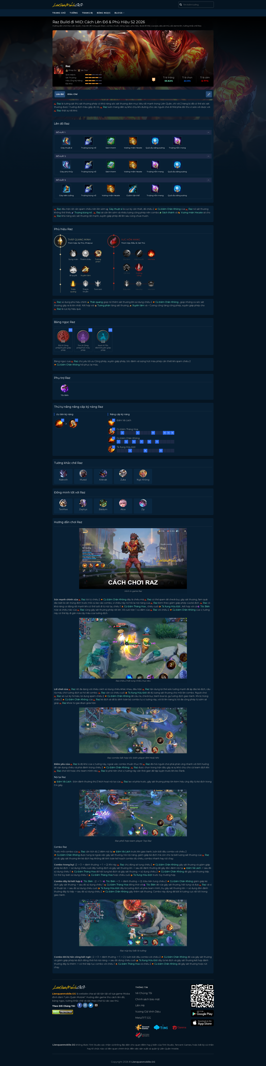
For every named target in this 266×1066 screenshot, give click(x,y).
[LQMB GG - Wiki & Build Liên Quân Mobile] (72, 4)
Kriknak (103, 479)
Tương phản (103, 305)
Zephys (83, 509)
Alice (123, 509)
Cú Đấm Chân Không (169, 209)
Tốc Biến (205, 606)
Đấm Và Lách (63, 781)
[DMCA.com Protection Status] (62, 1011)
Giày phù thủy (66, 171)
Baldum (103, 509)
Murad (83, 479)
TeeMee (63, 509)
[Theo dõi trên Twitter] (90, 1005)
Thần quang (96, 302)
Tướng (74, 13)
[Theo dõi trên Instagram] (85, 1005)
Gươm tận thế (132, 195)
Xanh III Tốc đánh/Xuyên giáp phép (103, 347)
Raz (58, 103)
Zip (143, 509)
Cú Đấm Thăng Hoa (135, 606)
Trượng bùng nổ (88, 148)
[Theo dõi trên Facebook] (79, 1005)
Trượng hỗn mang (177, 148)
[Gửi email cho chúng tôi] (96, 1005)
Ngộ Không (143, 479)
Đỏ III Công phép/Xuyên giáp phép (63, 347)
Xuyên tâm (138, 305)
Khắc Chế (72, 94)
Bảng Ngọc (104, 13)
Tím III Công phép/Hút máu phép (83, 347)
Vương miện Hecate (133, 148)
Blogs (118, 13)
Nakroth (63, 479)
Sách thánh (111, 148)
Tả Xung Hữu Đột (170, 606)
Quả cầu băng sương (155, 148)
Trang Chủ (59, 13)
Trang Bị (87, 13)
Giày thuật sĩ (66, 148)
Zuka (123, 479)
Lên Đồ (60, 94)
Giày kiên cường (66, 195)
